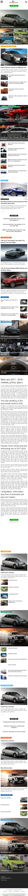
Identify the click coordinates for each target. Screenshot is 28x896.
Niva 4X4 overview (5, 35)
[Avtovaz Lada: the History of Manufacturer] (4, 603)
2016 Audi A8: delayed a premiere (10, 336)
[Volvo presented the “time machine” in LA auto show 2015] (14, 366)
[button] (25, 2)
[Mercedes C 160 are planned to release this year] (4, 98)
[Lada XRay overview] (4, 596)
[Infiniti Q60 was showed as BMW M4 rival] (14, 57)
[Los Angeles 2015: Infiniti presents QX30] (4, 77)
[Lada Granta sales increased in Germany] (4, 91)
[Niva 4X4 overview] (4, 582)
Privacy (10, 891)
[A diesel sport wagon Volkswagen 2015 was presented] (14, 132)
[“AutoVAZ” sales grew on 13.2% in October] (3, 677)
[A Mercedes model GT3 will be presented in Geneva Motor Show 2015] (3, 155)
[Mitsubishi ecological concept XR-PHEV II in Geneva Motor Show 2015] (14, 114)
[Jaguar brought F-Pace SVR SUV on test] (23, 302)
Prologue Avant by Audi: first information (14, 722)
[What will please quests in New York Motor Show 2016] (14, 347)
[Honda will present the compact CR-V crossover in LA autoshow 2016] (4, 84)
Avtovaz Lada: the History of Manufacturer (17, 659)
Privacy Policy (4, 880)
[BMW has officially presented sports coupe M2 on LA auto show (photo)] (3, 161)
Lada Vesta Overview (20, 35)
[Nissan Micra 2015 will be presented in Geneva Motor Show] (3, 150)
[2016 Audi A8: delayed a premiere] (14, 329)
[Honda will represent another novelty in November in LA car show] (23, 309)
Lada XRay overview (5, 43)
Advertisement (16, 891)
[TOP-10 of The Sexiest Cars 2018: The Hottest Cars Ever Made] (14, 252)
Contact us (23, 891)
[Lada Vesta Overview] (4, 589)
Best (2, 260)
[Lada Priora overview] (14, 19)
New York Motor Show (5, 199)
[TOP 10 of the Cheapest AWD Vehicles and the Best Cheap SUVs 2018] (14, 280)
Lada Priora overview (14, 7)
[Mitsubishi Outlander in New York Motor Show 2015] (3, 167)
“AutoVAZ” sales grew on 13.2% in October (17, 675)
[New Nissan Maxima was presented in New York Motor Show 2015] (3, 172)
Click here (11, 895)
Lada (16, 40)
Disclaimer (5, 891)
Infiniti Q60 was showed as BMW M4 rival (13, 67)
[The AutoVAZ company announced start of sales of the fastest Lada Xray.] (3, 672)
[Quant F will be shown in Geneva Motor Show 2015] (3, 144)
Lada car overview (12, 664)
